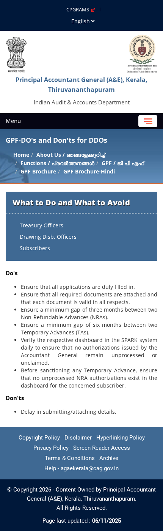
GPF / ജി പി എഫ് (123, 163)
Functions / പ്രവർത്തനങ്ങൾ (57, 163)
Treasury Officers (41, 225)
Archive (108, 458)
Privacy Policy (51, 447)
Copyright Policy (39, 437)
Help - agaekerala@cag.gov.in (81, 468)
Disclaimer (78, 437)
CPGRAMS (78, 9)
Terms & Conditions (70, 458)
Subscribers (35, 248)
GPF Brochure (38, 171)
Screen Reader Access (101, 447)
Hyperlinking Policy (120, 437)
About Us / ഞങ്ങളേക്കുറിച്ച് (70, 154)
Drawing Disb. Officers (48, 236)
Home (21, 154)
